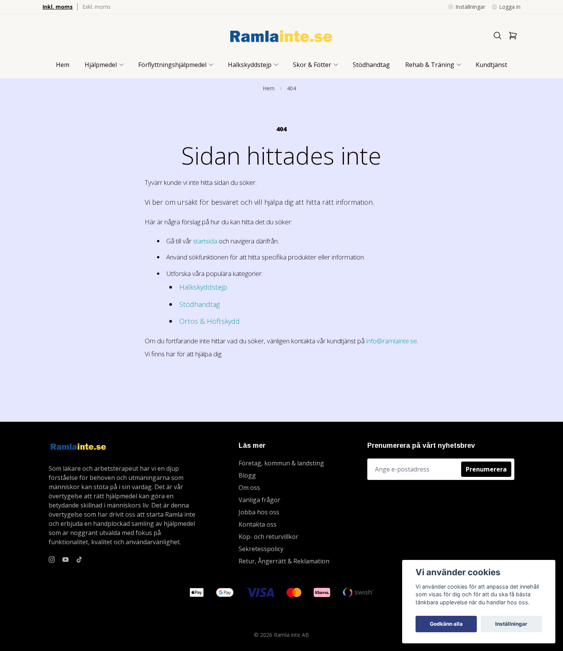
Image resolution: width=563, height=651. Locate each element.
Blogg (247, 475)
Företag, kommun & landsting (281, 463)
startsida (205, 241)
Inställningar (511, 624)
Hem (269, 88)
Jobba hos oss (259, 512)
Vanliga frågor (259, 500)
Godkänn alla (446, 624)
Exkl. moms (96, 6)
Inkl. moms (58, 6)
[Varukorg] (512, 35)
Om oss (249, 487)
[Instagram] (52, 559)
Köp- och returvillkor (268, 536)
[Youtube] (65, 559)
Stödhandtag (199, 304)
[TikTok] (79, 559)
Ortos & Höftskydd (209, 321)
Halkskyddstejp (203, 287)
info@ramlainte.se (391, 340)
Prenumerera (486, 469)
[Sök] (497, 35)
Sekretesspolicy (261, 549)
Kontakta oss (258, 524)
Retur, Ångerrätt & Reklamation (284, 561)
